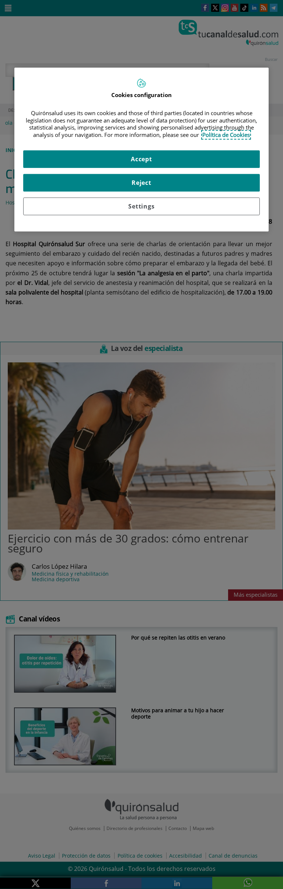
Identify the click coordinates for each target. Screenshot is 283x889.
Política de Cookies (226, 134)
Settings (141, 207)
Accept (141, 159)
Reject (141, 183)
